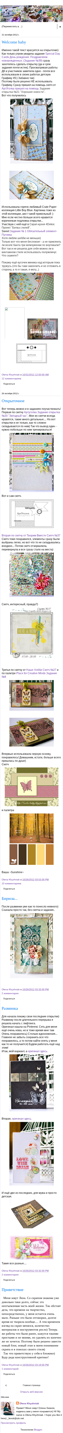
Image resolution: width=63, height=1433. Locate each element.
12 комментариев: (12, 378)
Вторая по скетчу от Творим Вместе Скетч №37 (31, 535)
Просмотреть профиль (13, 1423)
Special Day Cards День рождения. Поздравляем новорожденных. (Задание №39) (31, 57)
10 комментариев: (12, 883)
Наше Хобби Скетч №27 (41, 669)
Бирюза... (10, 898)
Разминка (10, 1008)
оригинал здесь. (38, 1051)
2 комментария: (10, 993)
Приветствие (13, 1289)
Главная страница (31, 1385)
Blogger (38, 1429)
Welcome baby (14, 42)
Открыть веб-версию (31, 1391)
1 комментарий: (10, 1368)
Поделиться (9, 384)
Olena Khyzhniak (29, 1403)
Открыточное (13, 401)
